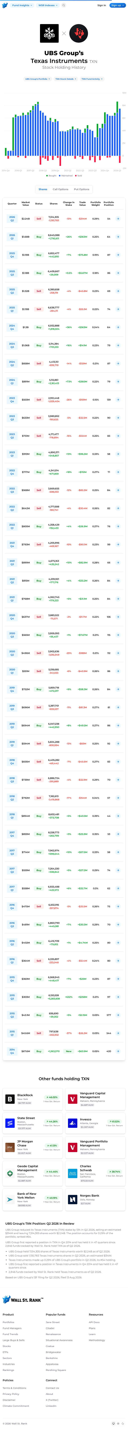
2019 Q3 (12, 707)
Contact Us (52, 1388)
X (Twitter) (52, 1399)
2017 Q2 (12, 870)
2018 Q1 (12, 816)
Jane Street (53, 1322)
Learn (92, 1334)
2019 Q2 (12, 725)
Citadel (50, 1328)
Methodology (97, 1340)
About (49, 1394)
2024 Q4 (12, 327)
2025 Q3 (12, 273)
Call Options (60, 189)
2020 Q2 (12, 653)
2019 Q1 (12, 743)
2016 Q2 (12, 943)
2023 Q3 (12, 418)
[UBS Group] (49, 33)
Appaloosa (52, 1364)
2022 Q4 (12, 472)
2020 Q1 (12, 671)
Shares (43, 189)
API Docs (94, 1322)
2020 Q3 (12, 635)
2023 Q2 (12, 436)
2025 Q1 (12, 309)
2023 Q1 (12, 454)
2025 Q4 (12, 255)
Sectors (7, 1358)
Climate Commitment (16, 1405)
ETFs (5, 1352)
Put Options (81, 189)
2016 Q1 (12, 961)
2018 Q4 (12, 762)
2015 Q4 (12, 979)
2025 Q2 (12, 291)
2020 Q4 (12, 617)
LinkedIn (51, 1405)
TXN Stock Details (65, 79)
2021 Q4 (12, 544)
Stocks (7, 1346)
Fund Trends (10, 1334)
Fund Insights (20, 5)
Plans (92, 1328)
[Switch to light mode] (118, 1423)
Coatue (50, 1346)
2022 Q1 (12, 526)
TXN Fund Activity (91, 79)
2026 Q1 (12, 237)
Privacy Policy (11, 1394)
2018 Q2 (12, 798)
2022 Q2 (12, 508)
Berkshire (52, 1358)
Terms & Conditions (14, 1388)
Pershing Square (56, 1370)
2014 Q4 (12, 1051)
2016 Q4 (12, 906)
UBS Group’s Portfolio (36, 79)
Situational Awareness (59, 1340)
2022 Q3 (12, 490)
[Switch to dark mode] (122, 1423)
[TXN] (78, 33)
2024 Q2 (12, 363)
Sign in (102, 5)
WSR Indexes (46, 5)
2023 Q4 (12, 400)
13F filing (39, 1277)
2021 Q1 (12, 599)
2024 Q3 (12, 345)
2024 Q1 (12, 381)
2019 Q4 (12, 689)
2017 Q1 (12, 888)
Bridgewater (53, 1352)
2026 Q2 (12, 219)
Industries (9, 1364)
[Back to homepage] (5, 5)
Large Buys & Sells (13, 1340)
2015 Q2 (12, 1015)
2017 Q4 (12, 834)
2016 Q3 (12, 924)
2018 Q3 (12, 780)
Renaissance (53, 1334)
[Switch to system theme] (113, 1423)
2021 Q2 (12, 581)
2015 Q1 (12, 1033)
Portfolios (8, 1322)
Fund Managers (12, 1328)
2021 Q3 (12, 562)
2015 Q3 (12, 997)
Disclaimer (9, 1399)
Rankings (8, 1370)
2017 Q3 (12, 852)
